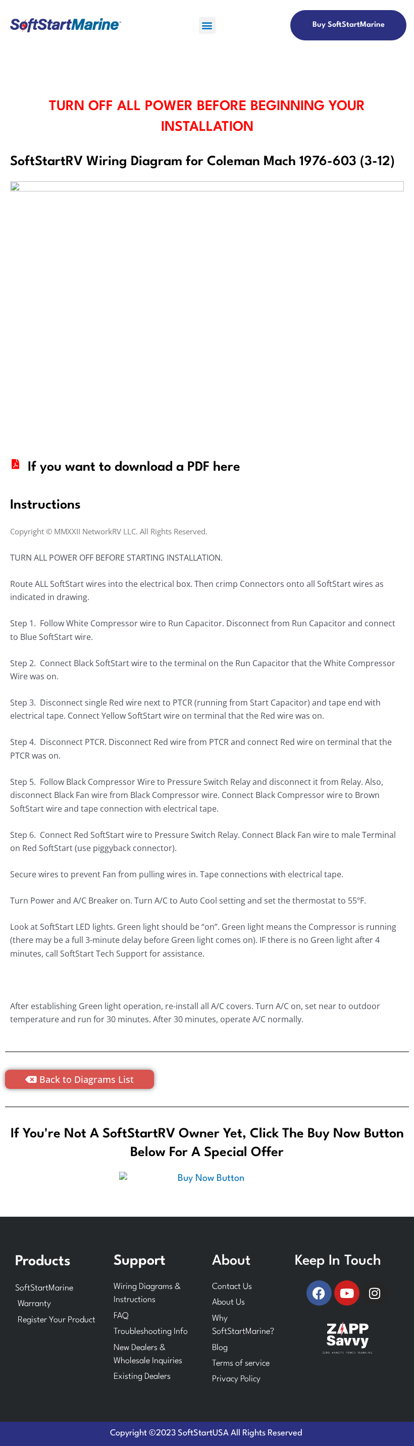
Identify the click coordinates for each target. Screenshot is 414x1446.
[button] (207, 25)
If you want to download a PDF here (134, 467)
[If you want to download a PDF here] (15, 464)
